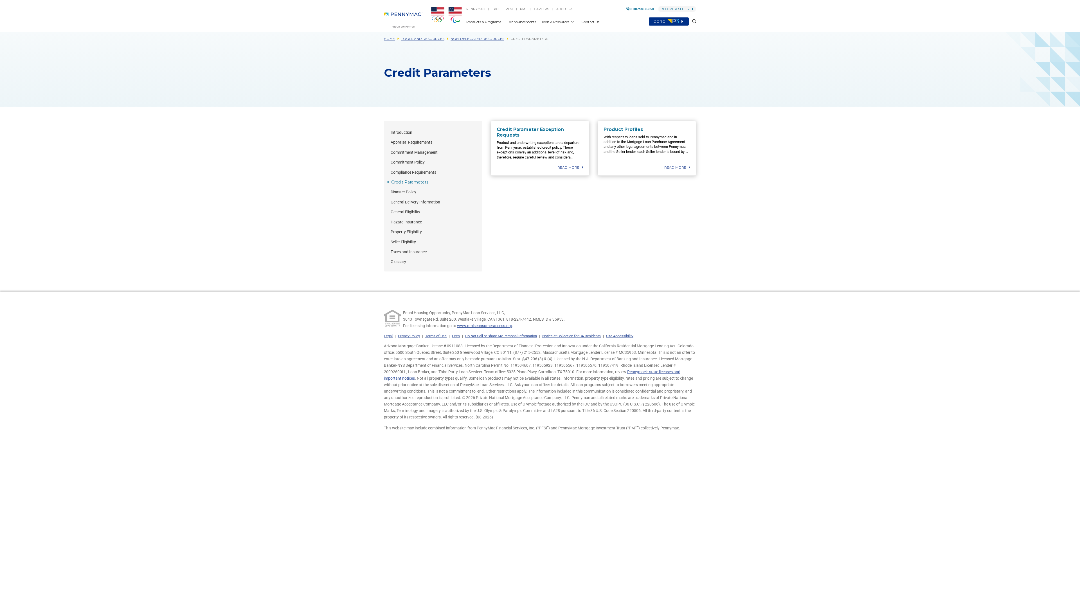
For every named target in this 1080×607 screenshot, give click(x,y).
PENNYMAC (475, 9)
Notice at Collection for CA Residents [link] (571, 336)
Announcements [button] (523, 22)
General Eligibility (405, 212)
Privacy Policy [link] (409, 336)
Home (389, 39)
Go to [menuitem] (660, 21)
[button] (692, 21)
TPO (495, 9)
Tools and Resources (422, 39)
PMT (523, 9)
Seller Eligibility (403, 242)
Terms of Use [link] (436, 336)
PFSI (509, 9)
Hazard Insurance (406, 222)
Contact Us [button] (590, 22)
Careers (541, 9)
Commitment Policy (408, 162)
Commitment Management (414, 152)
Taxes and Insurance (409, 252)
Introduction (401, 132)
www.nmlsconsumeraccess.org (484, 325)
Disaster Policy (403, 192)
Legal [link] (388, 336)
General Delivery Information (415, 202)
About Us (564, 9)
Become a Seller (675, 9)
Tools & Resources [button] (555, 22)
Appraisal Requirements (411, 142)
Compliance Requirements (413, 172)
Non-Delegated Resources (477, 39)
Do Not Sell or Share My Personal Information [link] (501, 336)
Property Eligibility (406, 232)
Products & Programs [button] (484, 22)
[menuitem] (405, 17)
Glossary (398, 261)
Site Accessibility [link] (619, 336)
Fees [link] (456, 336)
